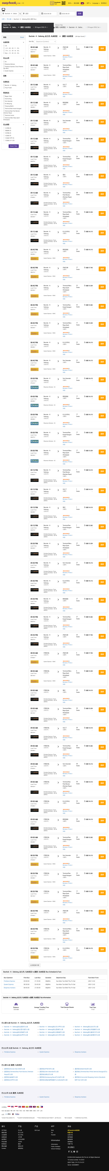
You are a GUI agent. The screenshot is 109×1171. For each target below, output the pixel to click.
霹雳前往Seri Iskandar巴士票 (49, 1072)
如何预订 (4, 1139)
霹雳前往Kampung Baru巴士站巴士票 (51, 1077)
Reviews (65, 57)
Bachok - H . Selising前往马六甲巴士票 (52, 1027)
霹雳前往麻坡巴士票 (11, 1077)
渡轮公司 (20, 1146)
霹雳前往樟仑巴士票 (46, 1074)
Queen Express (9, 984)
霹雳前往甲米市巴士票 (46, 1069)
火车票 (20, 1137)
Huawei (53, 1135)
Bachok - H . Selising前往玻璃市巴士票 (87, 1035)
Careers (4, 1148)
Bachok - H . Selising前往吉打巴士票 (86, 1027)
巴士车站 (20, 1135)
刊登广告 (70, 1144)
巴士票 (9, 19)
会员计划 (70, 1135)
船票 (19, 1144)
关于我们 (4, 1130)
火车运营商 (21, 1139)
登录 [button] (69, 3)
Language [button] (95, 3)
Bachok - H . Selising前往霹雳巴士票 (16, 1027)
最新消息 (4, 1132)
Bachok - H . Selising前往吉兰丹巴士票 (52, 1035)
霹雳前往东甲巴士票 (11, 1080)
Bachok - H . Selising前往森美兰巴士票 (87, 1032)
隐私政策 (70, 1139)
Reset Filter (13, 146)
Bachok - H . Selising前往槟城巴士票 (16, 1032)
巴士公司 (20, 1132)
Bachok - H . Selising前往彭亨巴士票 (16, 1035)
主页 (3, 19)
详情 (64, 59)
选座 (102, 48)
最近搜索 (76, 3)
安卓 (52, 1130)
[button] (83, 3)
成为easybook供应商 (74, 1130)
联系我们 (104, 3)
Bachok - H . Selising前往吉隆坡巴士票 (52, 1032)
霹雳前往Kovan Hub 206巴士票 (14, 1069)
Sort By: (31, 41)
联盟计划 (70, 1132)
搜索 (79, 13)
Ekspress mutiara (9, 988)
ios (52, 1132)
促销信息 (4, 1137)
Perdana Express (9, 981)
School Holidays (55, 1149)
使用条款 (70, 1141)
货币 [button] (88, 3)
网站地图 (4, 1146)
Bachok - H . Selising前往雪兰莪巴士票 (16, 1029)
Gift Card (37, 1130)
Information (54, 1144)
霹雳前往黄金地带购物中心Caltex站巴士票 (53, 1080)
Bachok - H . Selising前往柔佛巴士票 (51, 1029)
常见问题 (4, 1141)
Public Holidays (55, 1146)
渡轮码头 (20, 1148)
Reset (22, 37)
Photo (70, 57)
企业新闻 (4, 1135)
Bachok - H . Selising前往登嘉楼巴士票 (87, 1029)
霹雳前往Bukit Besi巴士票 (83, 1069)
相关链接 (70, 1137)
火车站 (20, 1141)
